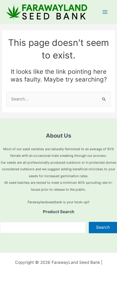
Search (103, 227)
